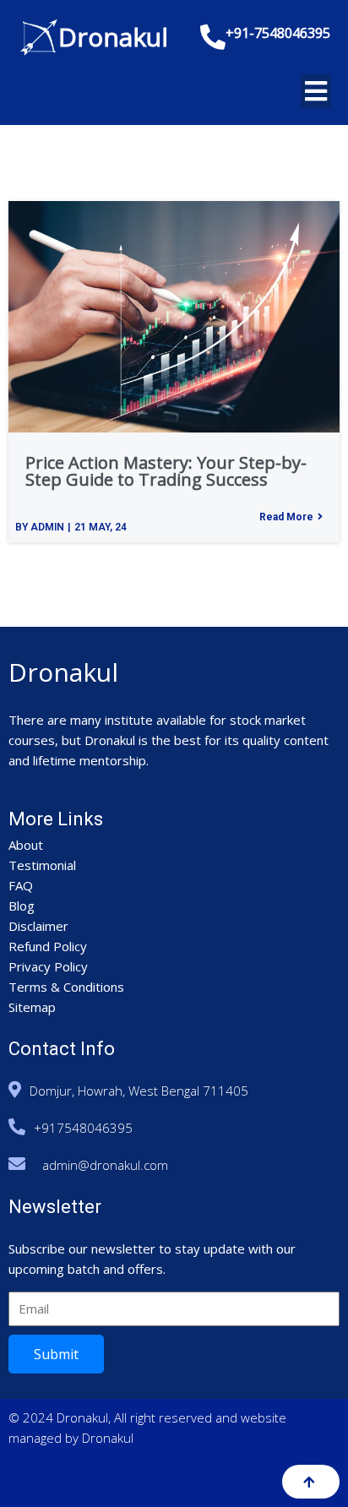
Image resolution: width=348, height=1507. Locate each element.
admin (47, 527)
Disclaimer (38, 925)
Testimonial (42, 865)
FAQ (20, 885)
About (25, 844)
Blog (21, 905)
